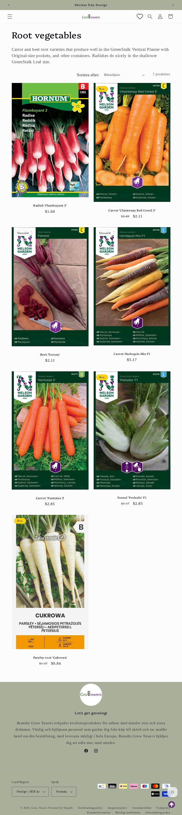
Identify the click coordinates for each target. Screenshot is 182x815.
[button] (10, 16)
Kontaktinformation (99, 812)
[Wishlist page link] (140, 16)
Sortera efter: (88, 75)
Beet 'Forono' (50, 354)
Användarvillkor (142, 808)
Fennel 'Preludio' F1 (131, 497)
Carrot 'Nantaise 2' (50, 498)
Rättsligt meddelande (127, 812)
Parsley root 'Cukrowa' (50, 657)
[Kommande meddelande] (173, 5)
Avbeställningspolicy (157, 812)
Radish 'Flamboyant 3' (50, 205)
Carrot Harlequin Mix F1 (132, 353)
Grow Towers (39, 808)
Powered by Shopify (60, 808)
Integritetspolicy (117, 808)
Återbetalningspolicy (90, 808)
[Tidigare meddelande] (9, 5)
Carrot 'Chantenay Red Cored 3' (132, 210)
